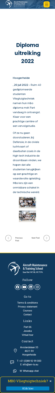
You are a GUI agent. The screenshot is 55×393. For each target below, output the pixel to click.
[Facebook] (18, 287)
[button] (50, 381)
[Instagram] (37, 287)
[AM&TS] (16, 4)
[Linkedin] (31, 287)
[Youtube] (24, 287)
